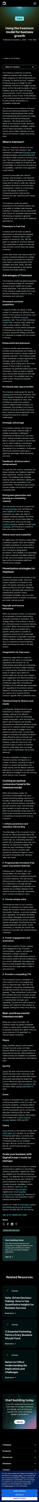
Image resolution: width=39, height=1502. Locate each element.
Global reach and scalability (16, 534)
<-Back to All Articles (11, 58)
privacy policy (18, 1475)
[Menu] (35, 3)
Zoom (5, 1094)
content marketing (9, 524)
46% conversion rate (27, 1084)
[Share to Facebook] (8, 1224)
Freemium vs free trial (13, 226)
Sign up (8, 1257)
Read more (9, 1313)
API (21, 1187)
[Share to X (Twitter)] (3, 1224)
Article (19, 19)
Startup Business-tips (11, 1230)
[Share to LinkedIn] (12, 1224)
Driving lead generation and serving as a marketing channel (16, 498)
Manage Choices (19, 1498)
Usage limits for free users (16, 652)
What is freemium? (13, 141)
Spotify (6, 1066)
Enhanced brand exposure (16, 343)
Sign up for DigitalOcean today (14, 1215)
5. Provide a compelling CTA (16, 974)
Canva (5, 1125)
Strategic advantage (13, 422)
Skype (5, 1040)
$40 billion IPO (10, 1133)
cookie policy (8, 1486)
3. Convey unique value (14, 899)
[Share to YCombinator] (16, 1224)
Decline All (19, 1495)
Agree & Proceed (19, 1491)
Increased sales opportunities (17, 386)
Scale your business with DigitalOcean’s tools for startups (17, 1157)
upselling (5, 394)
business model (29, 152)
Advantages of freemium (17, 275)
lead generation (11, 509)
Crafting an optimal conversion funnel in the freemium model (16, 784)
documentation (21, 1189)
